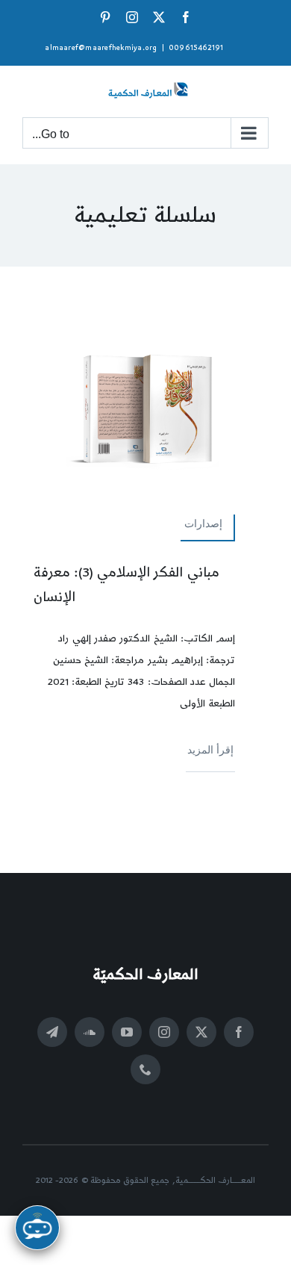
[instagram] (164, 1032)
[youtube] (127, 1032)
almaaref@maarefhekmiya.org (101, 47)
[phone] (145, 1069)
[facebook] (239, 1032)
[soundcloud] (89, 1032)
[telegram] (52, 1032)
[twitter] (201, 1032)
